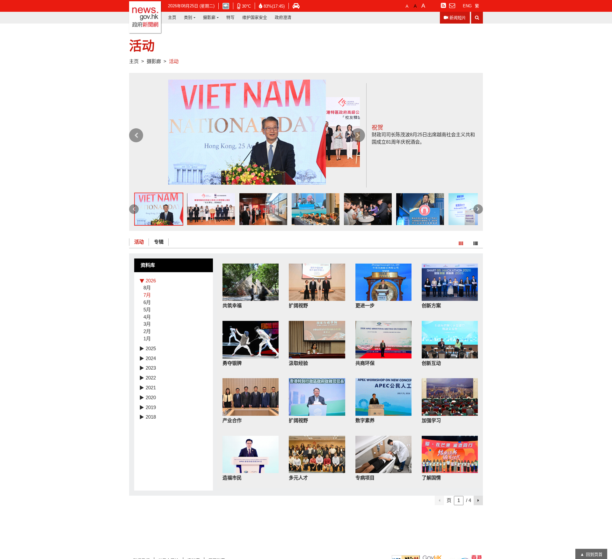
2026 (151, 280)
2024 (151, 358)
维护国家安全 (254, 17)
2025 (151, 348)
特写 (230, 17)
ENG (467, 6)
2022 (151, 377)
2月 (147, 331)
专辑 (159, 241)
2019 (151, 407)
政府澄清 (283, 17)
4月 (147, 317)
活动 (139, 241)
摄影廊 (209, 17)
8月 (147, 287)
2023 (151, 368)
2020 (151, 397)
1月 (147, 338)
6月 (147, 302)
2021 (151, 387)
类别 (188, 17)
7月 (147, 295)
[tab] (173, 281)
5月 (147, 309)
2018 (151, 417)
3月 (147, 324)
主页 (172, 17)
